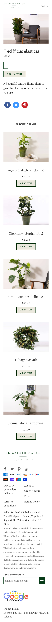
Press (27, 496)
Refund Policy (32, 501)
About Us (29, 485)
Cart (44, 6)
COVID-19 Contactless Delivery (9, 489)
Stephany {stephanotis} (26, 233)
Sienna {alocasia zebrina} (26, 423)
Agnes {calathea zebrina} (26, 170)
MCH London (25, 612)
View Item (26, 183)
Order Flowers (32, 490)
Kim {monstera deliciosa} (26, 296)
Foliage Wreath (26, 359)
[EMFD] (7, 105)
